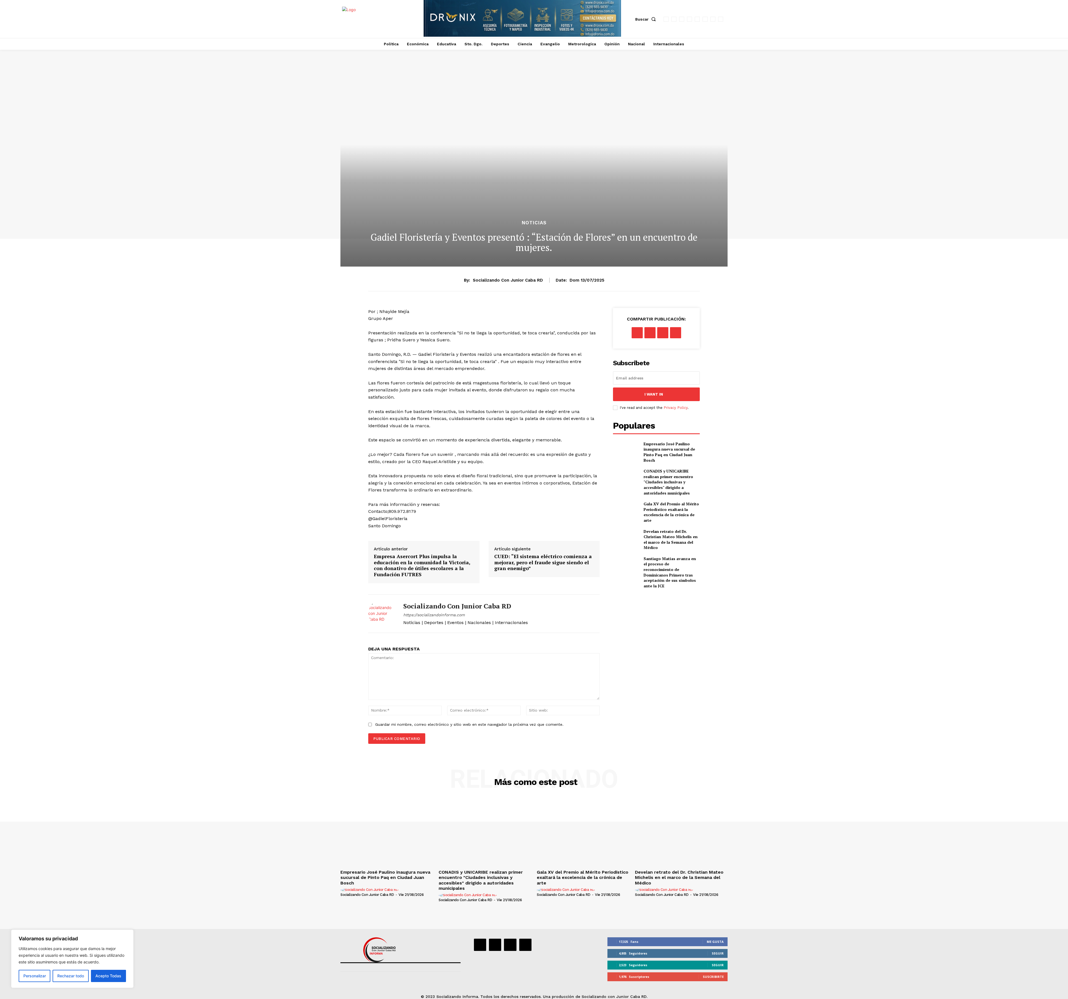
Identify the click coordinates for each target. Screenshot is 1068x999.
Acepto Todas (108, 975)
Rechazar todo (70, 975)
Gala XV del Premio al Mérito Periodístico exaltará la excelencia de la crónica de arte (671, 512)
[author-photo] (370, 890)
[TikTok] (697, 19)
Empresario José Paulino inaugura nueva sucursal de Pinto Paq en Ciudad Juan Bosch (669, 452)
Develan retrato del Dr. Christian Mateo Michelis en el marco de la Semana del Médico (671, 539)
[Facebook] (666, 19)
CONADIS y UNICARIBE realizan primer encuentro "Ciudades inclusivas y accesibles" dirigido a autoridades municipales (668, 481)
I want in (653, 394)
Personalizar (34, 975)
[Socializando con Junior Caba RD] (381, 613)
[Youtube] (720, 19)
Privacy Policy (676, 408)
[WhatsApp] (712, 19)
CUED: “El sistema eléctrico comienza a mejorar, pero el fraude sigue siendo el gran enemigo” (543, 562)
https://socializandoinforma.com (434, 615)
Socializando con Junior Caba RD (508, 280)
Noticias (534, 222)
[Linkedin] (689, 19)
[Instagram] (673, 19)
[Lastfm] (681, 19)
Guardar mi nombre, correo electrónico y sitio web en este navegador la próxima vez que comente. (469, 724)
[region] (72, 959)
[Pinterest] (662, 332)
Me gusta (715, 942)
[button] (646, 19)
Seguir (718, 953)
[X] (705, 19)
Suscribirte (713, 977)
